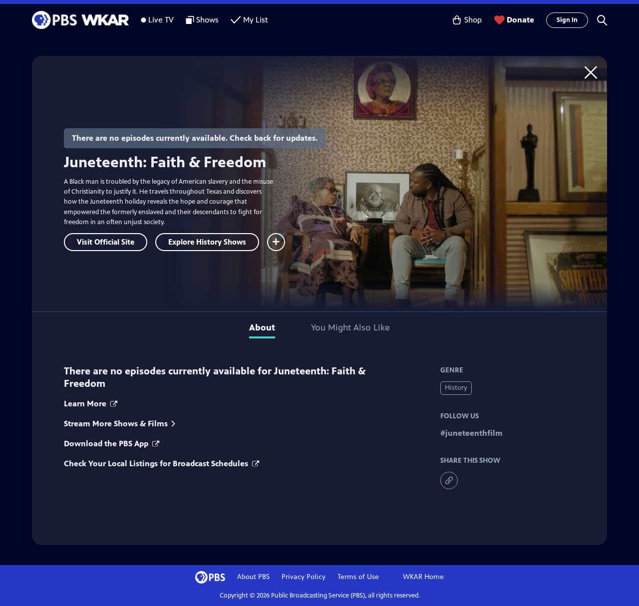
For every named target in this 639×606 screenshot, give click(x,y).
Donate (520, 19)
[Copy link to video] (449, 480)
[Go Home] (591, 72)
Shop (473, 19)
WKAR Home (423, 577)
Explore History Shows (207, 242)
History (456, 387)
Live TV (161, 19)
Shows (207, 19)
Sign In (567, 20)
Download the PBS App (107, 443)
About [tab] (262, 327)
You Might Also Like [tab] (350, 327)
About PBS (253, 577)
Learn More (86, 403)
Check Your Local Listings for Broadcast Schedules (157, 463)
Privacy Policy (303, 577)
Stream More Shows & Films (116, 423)
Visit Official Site (105, 242)
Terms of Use (358, 577)
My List (255, 19)
